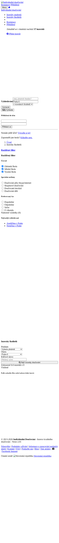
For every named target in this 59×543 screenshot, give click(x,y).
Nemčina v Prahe (14, 226)
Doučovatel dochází (13, 188)
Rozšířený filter (8, 150)
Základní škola (10, 166)
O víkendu (9, 210)
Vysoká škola (10, 172)
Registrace (5, 5)
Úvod (9, 142)
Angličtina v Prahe (15, 223)
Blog (37, 449)
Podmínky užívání (19, 446)
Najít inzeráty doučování (30, 362)
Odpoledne (9, 205)
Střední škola (10, 169)
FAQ (18, 449)
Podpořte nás (27, 449)
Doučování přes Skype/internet (17, 183)
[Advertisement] (29, 66)
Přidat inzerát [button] (14, 34)
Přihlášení (15, 5)
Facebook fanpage (10, 451)
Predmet (4, 347)
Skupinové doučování (13, 185)
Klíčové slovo (7, 357)
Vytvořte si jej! (24, 133)
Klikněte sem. (26, 137)
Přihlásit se (6, 127)
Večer (6, 207)
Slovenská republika (42, 456)
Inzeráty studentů (14, 15)
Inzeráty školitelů (14, 17)
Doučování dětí (11, 191)
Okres (3, 352)
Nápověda (5, 446)
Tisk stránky (45, 449)
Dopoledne (9, 202)
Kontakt (10, 449)
